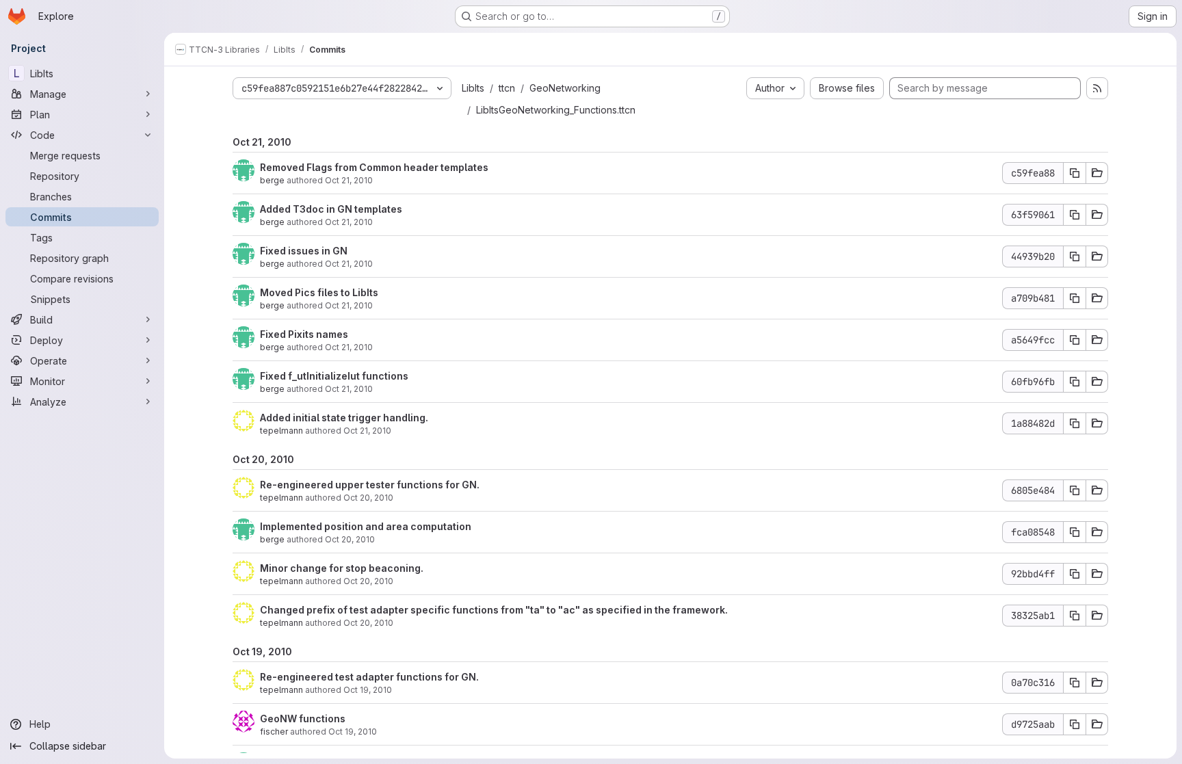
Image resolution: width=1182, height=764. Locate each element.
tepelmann (281, 430)
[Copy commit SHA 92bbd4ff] (1075, 574)
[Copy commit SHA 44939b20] (1075, 256)
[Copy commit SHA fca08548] (1075, 532)
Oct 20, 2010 (368, 497)
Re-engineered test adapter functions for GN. (369, 677)
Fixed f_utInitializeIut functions (334, 376)
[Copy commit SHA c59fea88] (1075, 173)
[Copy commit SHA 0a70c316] (1075, 683)
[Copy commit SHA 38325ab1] (1075, 616)
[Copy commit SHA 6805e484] (1075, 490)
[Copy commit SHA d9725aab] (1075, 724)
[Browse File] (1097, 173)
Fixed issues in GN (303, 250)
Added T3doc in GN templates (331, 209)
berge (272, 180)
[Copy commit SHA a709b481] (1075, 298)
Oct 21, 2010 (349, 180)
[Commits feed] (1097, 88)
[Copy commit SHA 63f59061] (1075, 215)
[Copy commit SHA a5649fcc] (1075, 340)
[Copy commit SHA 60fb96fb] (1075, 382)
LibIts (473, 88)
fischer (274, 731)
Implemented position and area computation (365, 526)
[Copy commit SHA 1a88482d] (1075, 423)
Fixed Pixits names (304, 334)
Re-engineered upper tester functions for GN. (370, 484)
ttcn (507, 88)
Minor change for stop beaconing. (341, 568)
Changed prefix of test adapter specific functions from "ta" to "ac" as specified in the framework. (494, 610)
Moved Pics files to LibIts (319, 292)
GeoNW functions (302, 718)
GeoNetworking (565, 88)
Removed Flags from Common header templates (374, 167)
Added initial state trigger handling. (344, 417)
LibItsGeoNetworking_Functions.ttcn (555, 110)
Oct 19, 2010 (367, 690)
